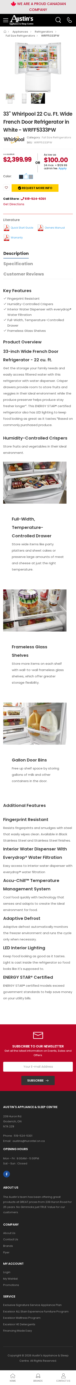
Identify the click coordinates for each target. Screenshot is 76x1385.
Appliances (20, 32)
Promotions (11, 1285)
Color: (7, 176)
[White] (26, 177)
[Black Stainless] (21, 177)
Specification (18, 264)
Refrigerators (44, 32)
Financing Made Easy (17, 1331)
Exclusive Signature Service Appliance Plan (32, 1305)
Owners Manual (55, 227)
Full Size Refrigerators (20, 36)
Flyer (6, 1252)
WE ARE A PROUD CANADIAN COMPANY (41, 6)
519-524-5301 (35, 199)
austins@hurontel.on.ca (28, 1141)
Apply (62, 168)
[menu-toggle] (5, 20)
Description (16, 253)
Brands (8, 1246)
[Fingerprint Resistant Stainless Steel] (31, 177)
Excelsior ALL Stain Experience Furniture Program (36, 1311)
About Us (9, 1233)
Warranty (17, 237)
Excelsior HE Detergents (19, 1324)
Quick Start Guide (22, 227)
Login (6, 1272)
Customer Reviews (23, 274)
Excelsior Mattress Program (22, 1318)
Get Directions (13, 204)
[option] (38, 67)
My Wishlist (10, 1279)
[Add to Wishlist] (6, 187)
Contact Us (10, 1239)
